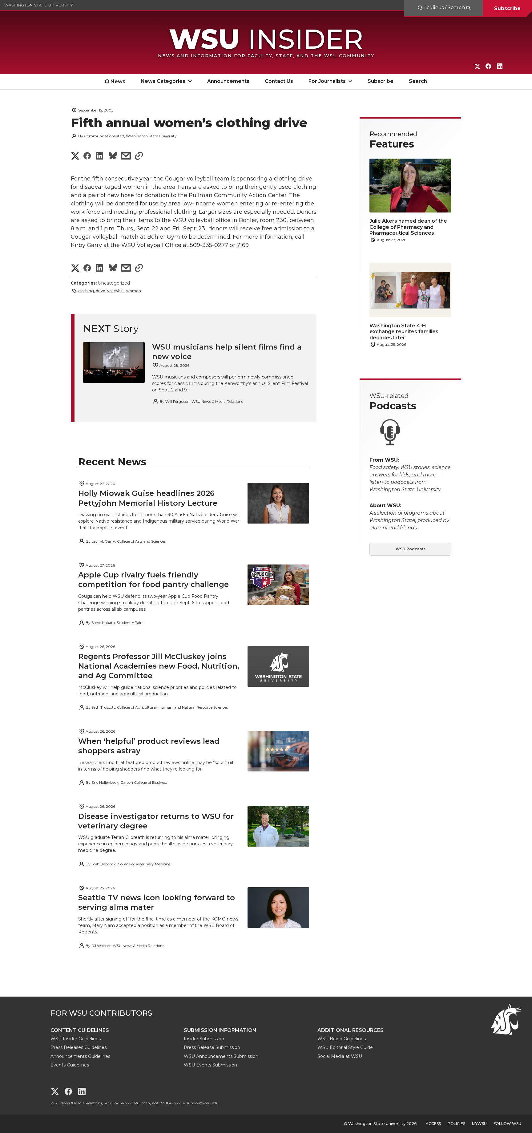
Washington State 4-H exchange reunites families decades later (403, 331)
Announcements (228, 81)
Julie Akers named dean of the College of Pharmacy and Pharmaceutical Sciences (408, 227)
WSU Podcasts (410, 549)
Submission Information (220, 1030)
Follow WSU (507, 1123)
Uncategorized (114, 283)
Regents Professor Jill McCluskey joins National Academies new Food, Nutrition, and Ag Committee (158, 666)
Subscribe (507, 8)
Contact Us (279, 81)
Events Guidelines (69, 1065)
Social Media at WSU (339, 1056)
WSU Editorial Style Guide (345, 1047)
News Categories (163, 81)
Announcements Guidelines (80, 1056)
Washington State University (38, 5)
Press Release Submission (212, 1047)
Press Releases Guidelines (78, 1047)
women (133, 291)
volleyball (115, 291)
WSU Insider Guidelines (75, 1039)
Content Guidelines (79, 1030)
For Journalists (327, 81)
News (118, 81)
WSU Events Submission (210, 1065)
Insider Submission (204, 1039)
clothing (86, 291)
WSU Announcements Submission (221, 1056)
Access (433, 1123)
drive (100, 291)
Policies (456, 1123)
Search (418, 81)
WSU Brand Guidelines (341, 1039)
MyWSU (479, 1123)
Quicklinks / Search (442, 7)
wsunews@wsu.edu (201, 1103)
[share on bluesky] (112, 157)
